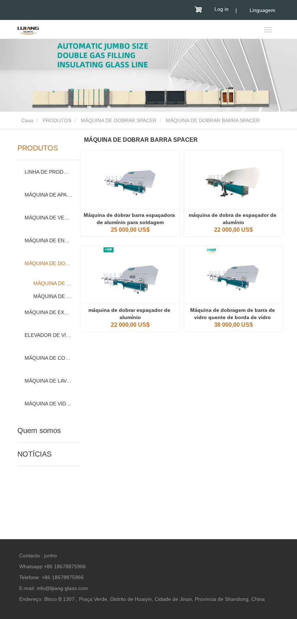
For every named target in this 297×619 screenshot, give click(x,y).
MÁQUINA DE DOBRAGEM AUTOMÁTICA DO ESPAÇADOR (53, 296)
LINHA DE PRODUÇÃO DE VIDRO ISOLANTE (48, 172)
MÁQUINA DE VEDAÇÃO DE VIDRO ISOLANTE (48, 217)
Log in (221, 9)
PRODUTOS (57, 120)
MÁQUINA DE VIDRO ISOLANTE (48, 404)
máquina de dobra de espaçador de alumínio (233, 218)
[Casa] (28, 30)
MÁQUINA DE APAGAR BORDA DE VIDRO (48, 195)
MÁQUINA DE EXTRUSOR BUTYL (48, 312)
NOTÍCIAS (34, 454)
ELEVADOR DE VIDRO (48, 335)
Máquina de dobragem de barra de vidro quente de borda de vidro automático (233, 314)
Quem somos (39, 430)
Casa (26, 120)
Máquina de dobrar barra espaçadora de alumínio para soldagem (130, 218)
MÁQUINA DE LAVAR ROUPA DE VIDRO (48, 381)
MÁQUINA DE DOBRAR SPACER (118, 120)
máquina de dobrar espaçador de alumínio (130, 313)
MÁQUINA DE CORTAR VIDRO (48, 358)
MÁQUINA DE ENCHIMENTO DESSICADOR (48, 240)
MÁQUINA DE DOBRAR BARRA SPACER (53, 283)
